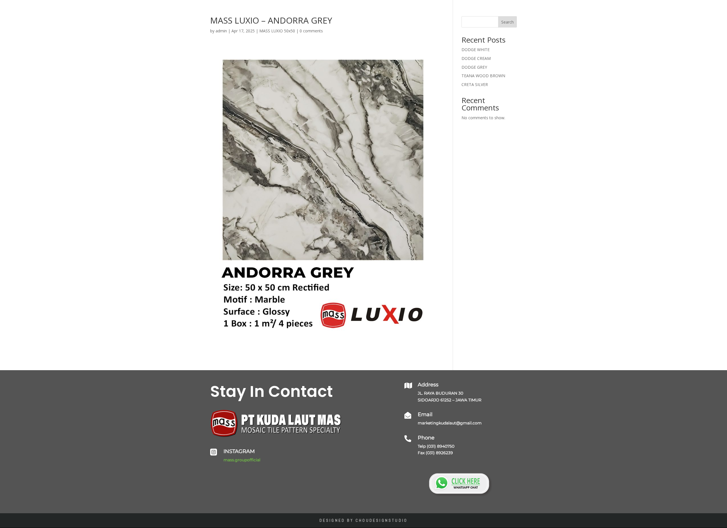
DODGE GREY (474, 67)
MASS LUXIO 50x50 (277, 30)
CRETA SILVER (474, 84)
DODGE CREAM (476, 58)
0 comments (311, 30)
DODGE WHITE (475, 49)
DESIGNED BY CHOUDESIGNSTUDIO (363, 520)
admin (221, 30)
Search (507, 22)
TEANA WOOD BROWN (483, 75)
